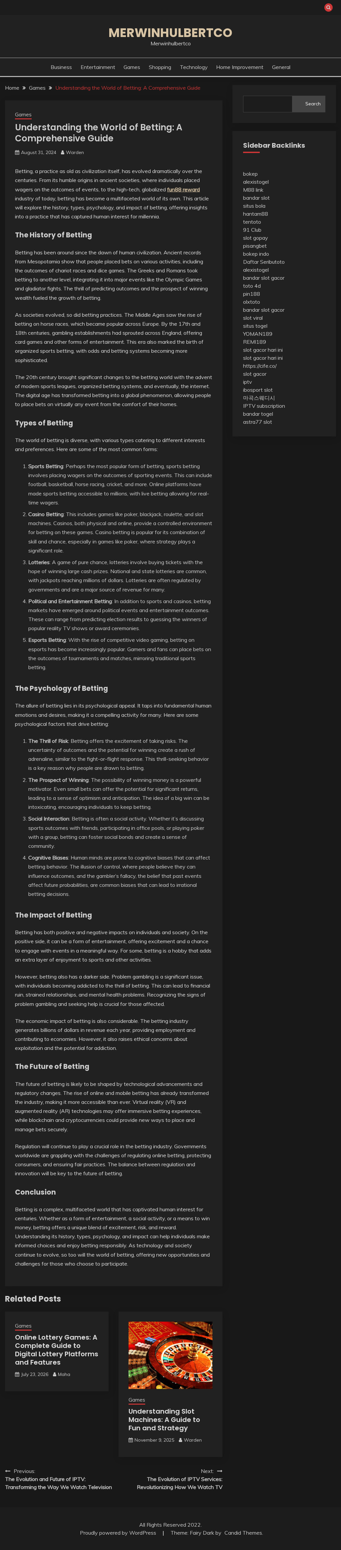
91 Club (252, 229)
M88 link (253, 189)
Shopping (160, 67)
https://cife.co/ (260, 365)
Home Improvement (239, 67)
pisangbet (255, 245)
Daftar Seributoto (264, 261)
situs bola (254, 205)
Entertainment (98, 67)
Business (61, 67)
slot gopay (255, 237)
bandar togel (258, 413)
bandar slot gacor (263, 277)
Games (132, 67)
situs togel (255, 325)
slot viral (253, 317)
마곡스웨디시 (259, 397)
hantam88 (255, 213)
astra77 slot (257, 421)
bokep (250, 173)
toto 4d (252, 285)
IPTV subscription (264, 405)
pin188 (251, 293)
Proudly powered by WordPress (119, 1532)
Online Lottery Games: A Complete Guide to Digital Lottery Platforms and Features (56, 1350)
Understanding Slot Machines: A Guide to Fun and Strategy (164, 1420)
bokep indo (256, 253)
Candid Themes (243, 1532)
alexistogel (256, 181)
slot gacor (254, 373)
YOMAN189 (257, 333)
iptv (247, 381)
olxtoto (251, 301)
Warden (75, 152)
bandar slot (256, 197)
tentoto (252, 221)
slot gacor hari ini (263, 349)
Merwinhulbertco (170, 32)
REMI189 (254, 341)
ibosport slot (258, 389)
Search (313, 104)
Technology (194, 67)
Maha (64, 1374)
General (281, 67)
